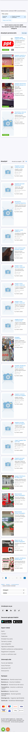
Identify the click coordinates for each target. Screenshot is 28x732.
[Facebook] (2, 610)
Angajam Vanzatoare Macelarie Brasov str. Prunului (20, 85)
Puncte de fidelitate (7, 663)
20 (23, 161)
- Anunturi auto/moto (11, 679)
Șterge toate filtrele (7, 20)
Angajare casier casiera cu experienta (19, 231)
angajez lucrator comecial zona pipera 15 (19, 321)
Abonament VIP (6, 668)
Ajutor (3, 631)
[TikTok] (19, 610)
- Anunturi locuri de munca (12, 684)
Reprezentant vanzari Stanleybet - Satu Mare (20, 495)
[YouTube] (6, 610)
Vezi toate (24, 33)
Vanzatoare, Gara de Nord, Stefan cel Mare (20, 113)
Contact (3, 634)
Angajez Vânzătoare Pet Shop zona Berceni (20, 477)
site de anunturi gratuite (17, 722)
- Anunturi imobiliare (10, 682)
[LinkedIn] (10, 610)
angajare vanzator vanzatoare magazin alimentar (20, 395)
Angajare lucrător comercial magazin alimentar (20, 424)
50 (26, 161)
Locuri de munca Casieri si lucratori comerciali (11, 17)
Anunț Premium (5, 665)
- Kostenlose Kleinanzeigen (12, 700)
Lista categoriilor (6, 644)
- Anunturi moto (9, 691)
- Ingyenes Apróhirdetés (12, 698)
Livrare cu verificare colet (8, 654)
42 (16, 578)
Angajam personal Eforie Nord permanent (19, 185)
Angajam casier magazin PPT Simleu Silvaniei (20, 39)
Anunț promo (5, 670)
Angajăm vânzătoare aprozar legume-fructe (20, 367)
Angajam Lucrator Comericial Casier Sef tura (19, 167)
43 (20, 578)
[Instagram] (14, 610)
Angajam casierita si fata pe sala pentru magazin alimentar (20, 57)
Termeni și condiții (6, 641)
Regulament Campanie (8, 651)
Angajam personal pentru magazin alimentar (19, 460)
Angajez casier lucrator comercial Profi (20, 267)
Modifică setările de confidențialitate (12, 649)
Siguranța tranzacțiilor (7, 646)
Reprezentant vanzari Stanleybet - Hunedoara (20, 513)
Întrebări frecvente (7, 639)
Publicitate (4, 636)
